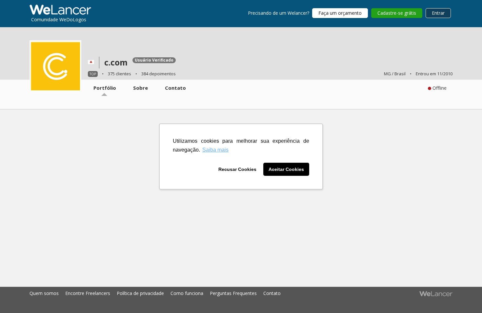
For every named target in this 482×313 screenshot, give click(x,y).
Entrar (438, 13)
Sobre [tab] (140, 87)
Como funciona (187, 293)
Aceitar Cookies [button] (286, 169)
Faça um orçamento (340, 13)
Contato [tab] (175, 87)
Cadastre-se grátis (396, 13)
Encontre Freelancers (87, 293)
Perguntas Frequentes (233, 293)
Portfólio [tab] (104, 87)
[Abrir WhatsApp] (17, 297)
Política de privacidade (140, 293)
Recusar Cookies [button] (237, 169)
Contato (272, 293)
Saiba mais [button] (215, 150)
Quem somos (44, 293)
